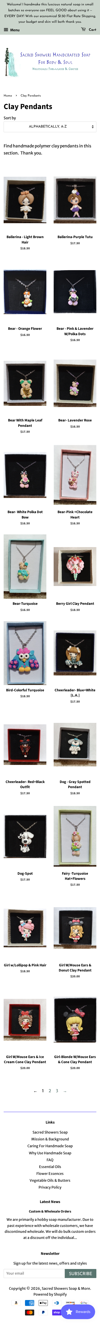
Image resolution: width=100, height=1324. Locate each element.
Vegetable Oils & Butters (50, 1180)
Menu (14, 30)
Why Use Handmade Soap (50, 1153)
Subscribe (80, 1274)
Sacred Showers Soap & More (66, 1288)
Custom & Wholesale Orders (50, 1211)
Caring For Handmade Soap (50, 1146)
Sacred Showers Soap (50, 1132)
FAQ (50, 1160)
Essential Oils (50, 1167)
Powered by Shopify (50, 1294)
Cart (92, 30)
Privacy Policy (50, 1187)
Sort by (10, 118)
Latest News (50, 1201)
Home (8, 95)
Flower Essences (50, 1173)
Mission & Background (50, 1139)
